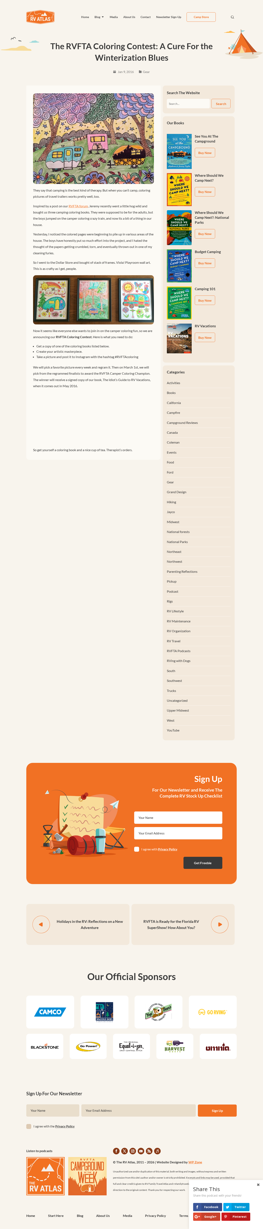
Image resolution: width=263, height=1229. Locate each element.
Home (85, 17)
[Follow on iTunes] (157, 1151)
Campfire (173, 412)
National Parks (177, 542)
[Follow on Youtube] (141, 1151)
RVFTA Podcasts (178, 651)
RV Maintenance (178, 621)
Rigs (170, 601)
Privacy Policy (167, 849)
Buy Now (205, 153)
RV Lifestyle (175, 611)
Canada (172, 432)
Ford (170, 472)
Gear (146, 72)
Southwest (174, 680)
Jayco (171, 512)
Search (221, 104)
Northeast (174, 551)
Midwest (173, 522)
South (171, 671)
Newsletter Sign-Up (168, 17)
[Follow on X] (124, 1151)
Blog (97, 17)
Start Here (56, 1216)
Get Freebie (203, 863)
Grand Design (176, 492)
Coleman (173, 442)
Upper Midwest (178, 710)
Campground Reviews (182, 423)
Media (114, 17)
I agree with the (54, 1126)
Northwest (174, 561)
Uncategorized (177, 700)
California (174, 403)
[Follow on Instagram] (132, 1151)
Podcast (172, 591)
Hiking (171, 502)
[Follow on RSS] (149, 1151)
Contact (146, 17)
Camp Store (201, 17)
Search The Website (183, 92)
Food (170, 462)
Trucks (171, 691)
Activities (173, 383)
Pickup (171, 581)
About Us (129, 17)
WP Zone (195, 1162)
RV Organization (178, 631)
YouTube (173, 730)
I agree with (159, 849)
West (170, 720)
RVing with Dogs (178, 661)
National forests (178, 532)
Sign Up (217, 1111)
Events (171, 452)
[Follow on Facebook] (116, 1151)
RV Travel (173, 641)
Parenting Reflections (182, 571)
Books (171, 393)
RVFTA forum (78, 206)
